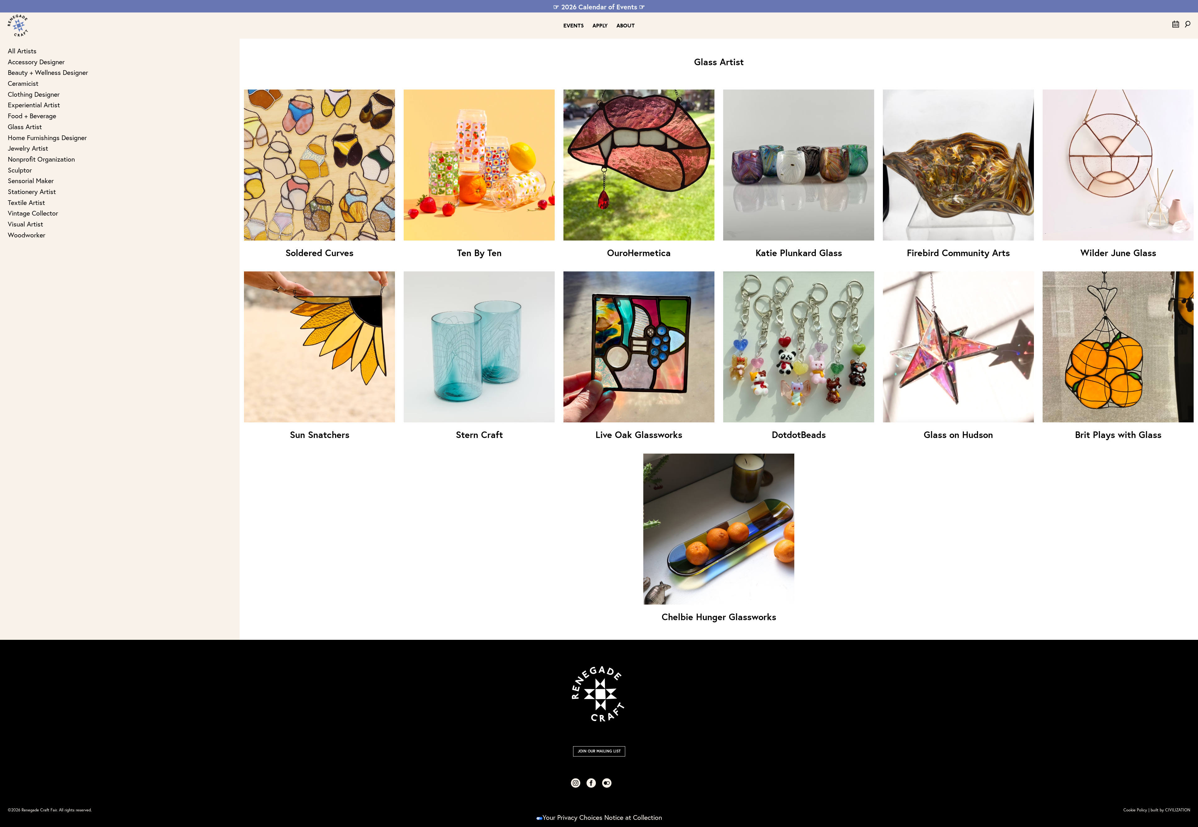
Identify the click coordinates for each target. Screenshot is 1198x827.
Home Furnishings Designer (47, 137)
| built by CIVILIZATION (1169, 810)
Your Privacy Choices (572, 817)
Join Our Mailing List (599, 751)
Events (573, 26)
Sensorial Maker (31, 180)
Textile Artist (26, 202)
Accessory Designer (36, 61)
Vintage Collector (33, 213)
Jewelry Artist (28, 148)
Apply (600, 26)
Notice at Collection (633, 817)
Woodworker (26, 235)
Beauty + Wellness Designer (48, 72)
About (625, 26)
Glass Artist (25, 126)
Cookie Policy (1135, 810)
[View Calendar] (1175, 25)
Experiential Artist (34, 104)
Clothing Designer (34, 94)
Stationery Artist (32, 191)
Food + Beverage (32, 115)
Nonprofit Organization (41, 159)
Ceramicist (23, 83)
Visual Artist (25, 224)
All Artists (22, 50)
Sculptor (20, 170)
